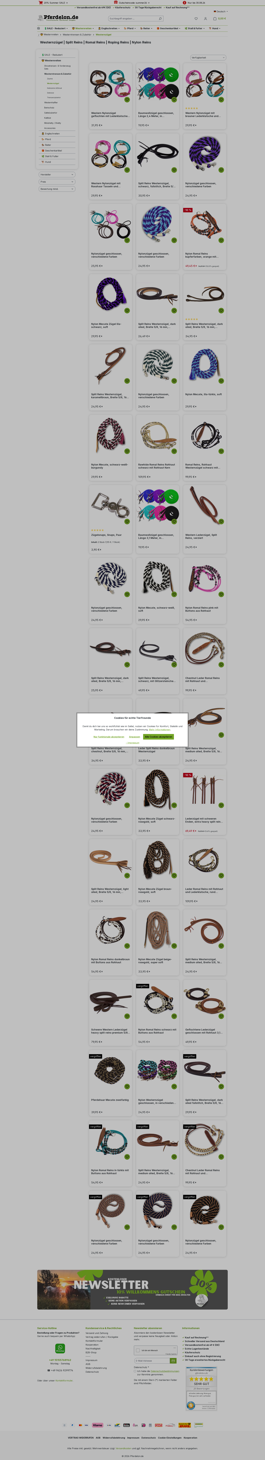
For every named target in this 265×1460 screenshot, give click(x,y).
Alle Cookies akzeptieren (158, 736)
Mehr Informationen (159, 729)
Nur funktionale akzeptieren (109, 736)
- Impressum (132, 742)
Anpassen (134, 736)
